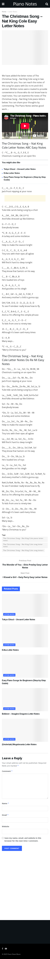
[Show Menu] (3, 4)
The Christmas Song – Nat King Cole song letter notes (23, 545)
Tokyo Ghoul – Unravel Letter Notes (20, 169)
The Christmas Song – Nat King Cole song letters (23, 550)
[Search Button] (47, 4)
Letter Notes (12, 12)
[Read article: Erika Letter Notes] (25, 635)
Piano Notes (25, 4)
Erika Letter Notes (12, 173)
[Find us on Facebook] (2, 948)
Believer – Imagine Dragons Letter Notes (21, 714)
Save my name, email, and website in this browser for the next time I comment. (22, 839)
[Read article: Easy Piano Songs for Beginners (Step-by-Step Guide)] (25, 666)
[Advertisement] (25, 70)
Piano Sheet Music (14, 954)
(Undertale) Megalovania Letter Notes (19, 744)
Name (5, 803)
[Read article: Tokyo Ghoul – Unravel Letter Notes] (25, 605)
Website (5, 826)
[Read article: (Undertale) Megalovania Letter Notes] (25, 730)
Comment (7, 771)
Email (5, 815)
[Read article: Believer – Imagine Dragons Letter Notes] (25, 699)
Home (4, 12)
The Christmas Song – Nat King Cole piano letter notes (23, 539)
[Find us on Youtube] (6, 948)
